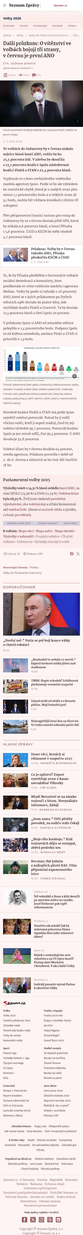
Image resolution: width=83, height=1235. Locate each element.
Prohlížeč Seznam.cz (64, 1193)
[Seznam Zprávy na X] (33, 1219)
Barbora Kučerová (56, 809)
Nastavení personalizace (40, 1205)
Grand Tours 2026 (54, 1041)
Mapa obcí (26, 531)
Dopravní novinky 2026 (57, 1101)
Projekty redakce (47, 536)
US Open (8, 1068)
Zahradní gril (69, 1145)
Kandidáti (58, 26)
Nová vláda (70, 523)
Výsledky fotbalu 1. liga (16, 1058)
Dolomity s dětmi (13, 1116)
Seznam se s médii (42, 1197)
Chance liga (9, 1053)
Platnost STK (51, 1116)
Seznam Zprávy (23, 63)
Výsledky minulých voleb (51, 542)
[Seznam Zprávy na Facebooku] (24, 1219)
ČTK (6, 63)
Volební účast (69, 493)
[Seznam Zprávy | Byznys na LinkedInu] (58, 1219)
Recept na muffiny (54, 1058)
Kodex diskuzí (66, 1197)
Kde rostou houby (14, 1131)
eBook (12, 75)
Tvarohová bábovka (55, 1068)
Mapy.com (40, 1126)
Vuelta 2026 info (53, 1016)
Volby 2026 (12, 18)
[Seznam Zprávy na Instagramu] (41, 1219)
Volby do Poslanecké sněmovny (22, 572)
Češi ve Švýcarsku (13, 1106)
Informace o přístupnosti (40, 1188)
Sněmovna (24, 542)
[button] (41, 103)
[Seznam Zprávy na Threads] (50, 1219)
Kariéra (42, 1180)
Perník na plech (53, 1078)
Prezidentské (40, 26)
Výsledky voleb (11, 1026)
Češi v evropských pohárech (60, 1131)
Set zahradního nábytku (45, 1145)
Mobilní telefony (44, 1159)
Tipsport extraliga (13, 1063)
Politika (34, 567)
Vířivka (40, 1150)
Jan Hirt (48, 1026)
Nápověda (56, 1180)
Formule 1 (8, 1073)
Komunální (8, 26)
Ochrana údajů (54, 1184)
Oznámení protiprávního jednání (25, 1193)
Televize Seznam (16, 1197)
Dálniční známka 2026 (56, 1096)
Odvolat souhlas (50, 1201)
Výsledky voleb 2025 (18, 523)
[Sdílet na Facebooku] (72, 554)
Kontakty (71, 1180)
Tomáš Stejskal (53, 878)
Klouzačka (24, 1145)
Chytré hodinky (30, 1169)
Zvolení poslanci (48, 523)
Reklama (36, 1184)
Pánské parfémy (50, 1169)
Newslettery (28, 1201)
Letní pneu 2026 (53, 1091)
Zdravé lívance (52, 1063)
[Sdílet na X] (78, 554)
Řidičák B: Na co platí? (56, 1106)
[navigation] (5, 5)
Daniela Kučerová (55, 827)
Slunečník (10, 1145)
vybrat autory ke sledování (16, 68)
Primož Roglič (51, 1036)
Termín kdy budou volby (16, 1031)
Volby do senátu (12, 1036)
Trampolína (65, 1140)
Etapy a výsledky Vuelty (57, 1021)
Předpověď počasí (59, 1126)
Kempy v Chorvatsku (15, 1091)
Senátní (24, 26)
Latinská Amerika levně (16, 1111)
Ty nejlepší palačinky (56, 1053)
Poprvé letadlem (12, 1096)
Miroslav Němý (53, 852)
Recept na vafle (53, 1073)
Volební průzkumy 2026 (16, 1021)
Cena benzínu (34, 1131)
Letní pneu (36, 1164)
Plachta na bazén (47, 1140)
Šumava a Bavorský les (16, 1101)
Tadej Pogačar (52, 1031)
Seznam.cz (60, 5)
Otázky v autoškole (54, 1111)
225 (39, 75)
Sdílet (26, 75)
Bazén (31, 1140)
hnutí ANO (67, 488)
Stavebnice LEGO (66, 1159)
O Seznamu (27, 1180)
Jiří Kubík (48, 787)
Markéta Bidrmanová (58, 763)
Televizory (67, 1164)
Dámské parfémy (18, 1164)
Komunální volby (13, 1041)
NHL (5, 1078)
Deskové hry (52, 1164)
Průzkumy (73, 26)
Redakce (22, 1184)
